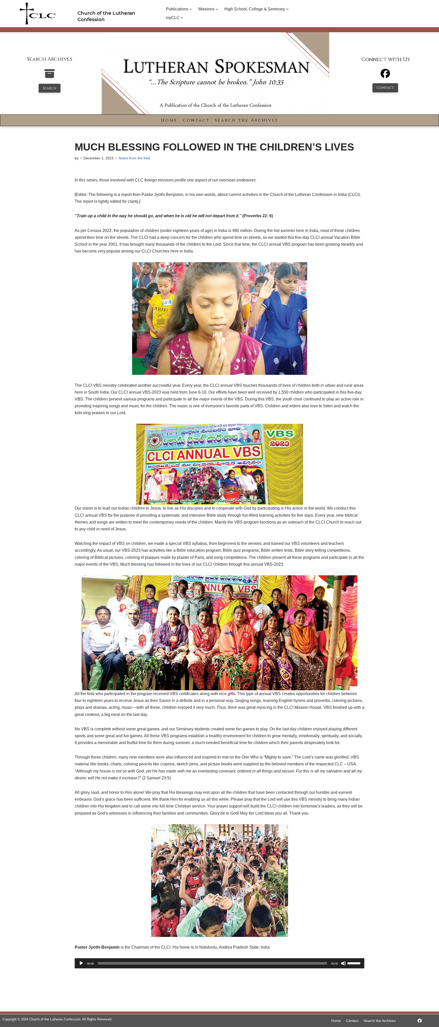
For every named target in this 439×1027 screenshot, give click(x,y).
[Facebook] (385, 75)
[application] (219, 963)
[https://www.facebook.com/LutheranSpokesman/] (420, 1021)
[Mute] (343, 963)
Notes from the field (134, 158)
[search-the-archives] (49, 76)
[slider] (355, 962)
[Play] (81, 963)
